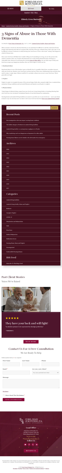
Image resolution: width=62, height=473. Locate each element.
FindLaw (47, 468)
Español (27, 12)
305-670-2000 (31, 436)
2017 (7, 188)
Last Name (25, 361)
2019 (7, 179)
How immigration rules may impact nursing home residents (22, 120)
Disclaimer (5, 391)
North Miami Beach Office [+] (31, 438)
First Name (6, 361)
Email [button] (32, 8)
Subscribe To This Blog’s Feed (14, 263)
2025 (7, 153)
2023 (7, 162)
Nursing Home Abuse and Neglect (15, 243)
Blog (36, 12)
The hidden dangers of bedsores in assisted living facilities (22, 124)
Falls (7, 226)
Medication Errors (11, 239)
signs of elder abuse (35, 60)
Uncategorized (10, 247)
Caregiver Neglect (11, 213)
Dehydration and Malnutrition (14, 221)
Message (6, 377)
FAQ (32, 12)
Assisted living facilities (12, 200)
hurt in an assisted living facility (50, 98)
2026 (7, 149)
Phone (44, 361)
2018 (7, 184)
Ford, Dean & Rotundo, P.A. (16, 43)
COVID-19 (9, 217)
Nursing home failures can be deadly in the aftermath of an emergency (25, 137)
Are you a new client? (39, 369)
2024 (7, 158)
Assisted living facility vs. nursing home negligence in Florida (23, 129)
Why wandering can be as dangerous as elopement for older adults (24, 133)
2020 (7, 175)
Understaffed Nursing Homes (14, 252)
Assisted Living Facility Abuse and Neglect (43, 43)
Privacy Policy (26, 468)
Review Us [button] (31, 451)
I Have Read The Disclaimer (15, 395)
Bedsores (8, 208)
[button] (10, 8)
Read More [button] (31, 342)
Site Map (20, 468)
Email (5, 369)
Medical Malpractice (11, 234)
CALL (52, 9)
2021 (7, 171)
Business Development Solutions (37, 468)
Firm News (9, 230)
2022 (7, 166)
